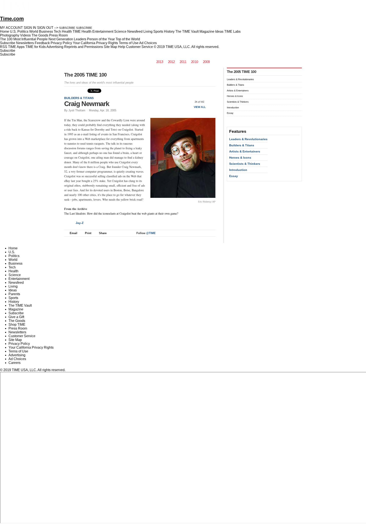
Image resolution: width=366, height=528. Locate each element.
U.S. (11, 252)
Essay (230, 113)
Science (14, 275)
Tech (12, 267)
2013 (159, 62)
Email (73, 233)
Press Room (17, 328)
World (12, 259)
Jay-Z (80, 223)
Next (210, 102)
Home (13, 248)
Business (15, 263)
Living (13, 286)
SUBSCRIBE (67, 27)
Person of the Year (101, 39)
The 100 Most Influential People (24, 39)
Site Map (110, 47)
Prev (188, 102)
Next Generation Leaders (67, 39)
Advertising (54, 47)
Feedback (42, 43)
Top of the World (128, 39)
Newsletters (25, 43)
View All (200, 107)
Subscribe (7, 43)
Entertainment (18, 279)
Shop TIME (16, 324)
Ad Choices (148, 43)
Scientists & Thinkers (238, 102)
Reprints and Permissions (83, 47)
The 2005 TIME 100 (85, 75)
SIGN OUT (45, 27)
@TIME (151, 233)
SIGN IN (30, 27)
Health (13, 271)
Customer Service (139, 47)
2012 (171, 62)
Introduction (233, 107)
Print (88, 233)
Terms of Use (129, 43)
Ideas (12, 290)
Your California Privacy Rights (95, 43)
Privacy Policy (61, 43)
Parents (14, 294)
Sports (13, 298)
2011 (183, 62)
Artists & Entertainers (238, 90)
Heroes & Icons (235, 96)
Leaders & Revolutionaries (240, 79)
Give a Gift (16, 317)
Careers (14, 363)
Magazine (15, 309)
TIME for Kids (35, 47)
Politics (13, 256)
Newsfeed (16, 282)
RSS (3, 47)
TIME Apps (16, 47)
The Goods (16, 321)
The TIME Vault (20, 305)
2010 (194, 62)
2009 (206, 62)
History (13, 301)
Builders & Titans (79, 98)
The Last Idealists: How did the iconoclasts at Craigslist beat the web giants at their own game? (121, 213)
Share (103, 233)
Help (121, 47)
